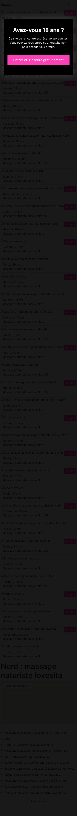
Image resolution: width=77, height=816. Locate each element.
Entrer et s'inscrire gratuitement (38, 60)
